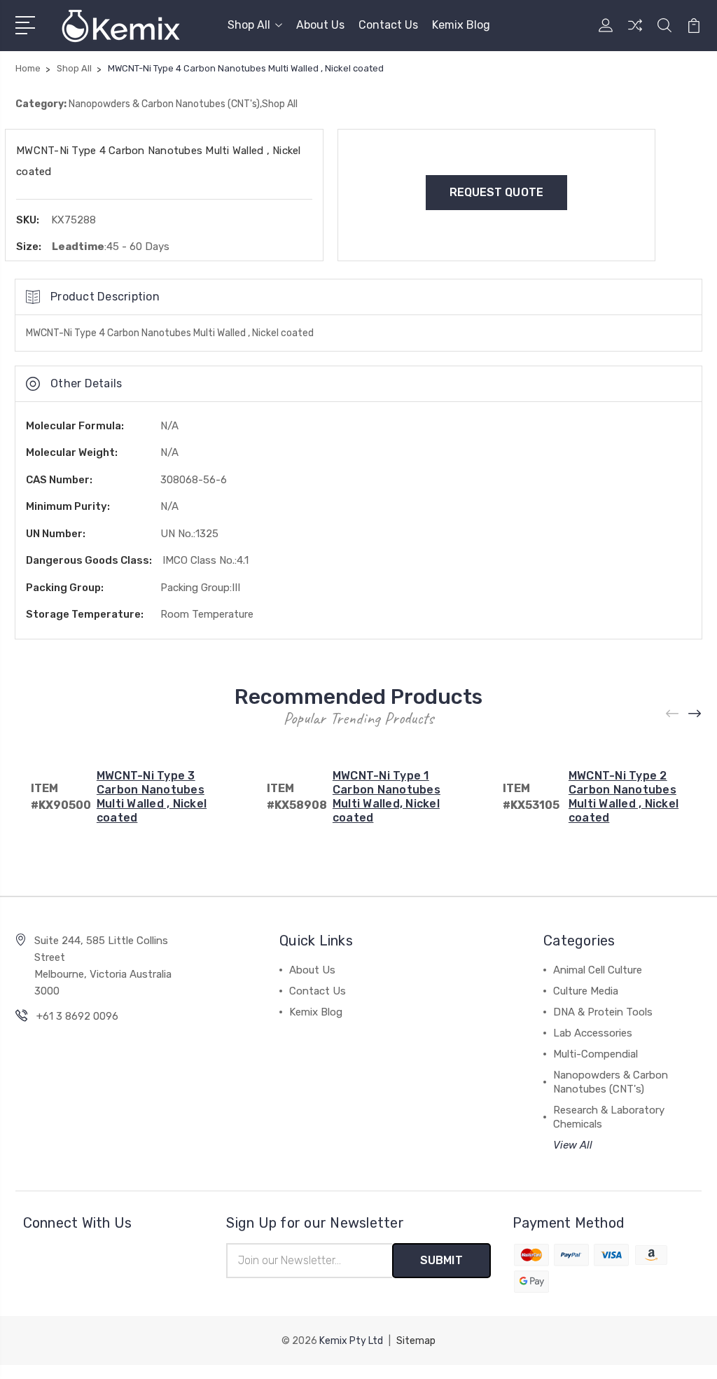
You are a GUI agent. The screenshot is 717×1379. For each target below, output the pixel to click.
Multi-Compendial (595, 1054)
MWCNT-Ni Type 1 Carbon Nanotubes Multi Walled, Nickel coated (386, 796)
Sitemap (416, 1341)
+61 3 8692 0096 (77, 1016)
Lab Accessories (592, 1033)
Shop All (249, 25)
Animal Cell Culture (597, 970)
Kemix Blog (461, 25)
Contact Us (388, 25)
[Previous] (673, 714)
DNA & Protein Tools (603, 1012)
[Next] (695, 714)
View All (572, 1145)
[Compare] (635, 34)
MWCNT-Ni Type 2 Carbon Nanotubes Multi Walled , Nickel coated (623, 796)
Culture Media (585, 991)
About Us (320, 25)
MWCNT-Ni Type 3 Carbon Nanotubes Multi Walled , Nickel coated (152, 796)
